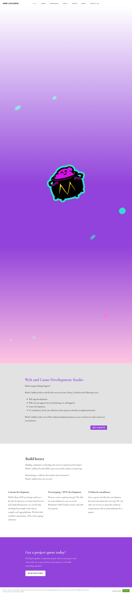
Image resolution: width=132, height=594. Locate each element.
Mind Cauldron (11, 3)
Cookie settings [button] (116, 591)
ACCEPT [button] (126, 590)
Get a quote (98, 427)
